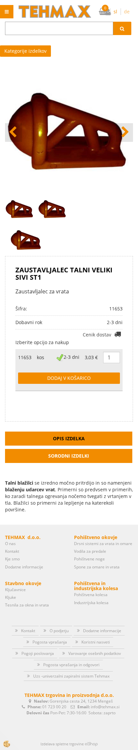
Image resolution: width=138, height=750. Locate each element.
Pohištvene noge (89, 559)
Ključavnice (15, 589)
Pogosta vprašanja (49, 642)
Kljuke (10, 597)
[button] (124, 132)
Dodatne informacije (24, 567)
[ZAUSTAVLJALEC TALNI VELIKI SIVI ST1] (26, 239)
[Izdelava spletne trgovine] (91, 743)
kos (40, 357)
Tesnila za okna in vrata (27, 605)
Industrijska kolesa (91, 602)
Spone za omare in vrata (97, 567)
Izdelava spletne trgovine (62, 743)
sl (115, 11)
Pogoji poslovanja (37, 653)
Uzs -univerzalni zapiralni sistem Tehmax (71, 676)
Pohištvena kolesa (91, 594)
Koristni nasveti (95, 642)
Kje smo (12, 559)
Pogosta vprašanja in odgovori (71, 665)
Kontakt (12, 551)
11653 (24, 357)
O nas (10, 543)
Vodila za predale (90, 551)
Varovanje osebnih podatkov (94, 653)
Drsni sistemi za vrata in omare (103, 543)
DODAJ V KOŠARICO (69, 378)
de (127, 11)
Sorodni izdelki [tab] (68, 456)
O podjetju (59, 631)
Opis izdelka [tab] (69, 438)
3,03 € (91, 357)
